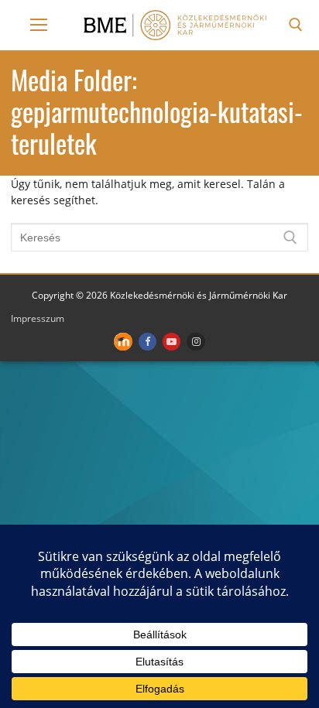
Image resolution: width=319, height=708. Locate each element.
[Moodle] (123, 342)
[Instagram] (195, 342)
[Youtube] (171, 342)
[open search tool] (296, 25)
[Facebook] (147, 342)
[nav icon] (38, 25)
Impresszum (37, 318)
